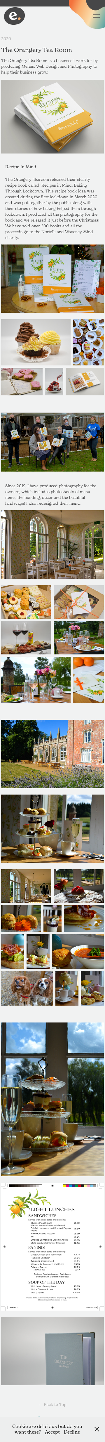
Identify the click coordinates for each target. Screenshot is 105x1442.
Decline (72, 1432)
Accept (52, 1432)
